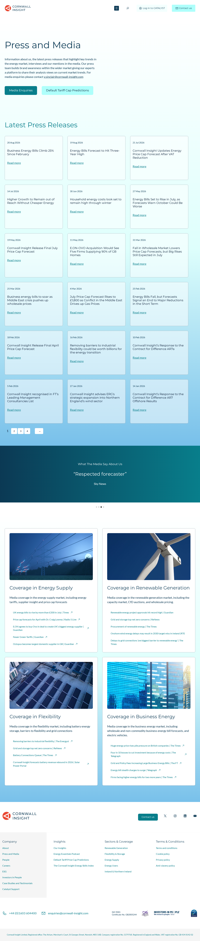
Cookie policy (163, 853)
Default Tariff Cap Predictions (67, 90)
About (5, 848)
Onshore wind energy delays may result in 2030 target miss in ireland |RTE (148, 633)
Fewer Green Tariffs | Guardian (28, 636)
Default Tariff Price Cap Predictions (71, 859)
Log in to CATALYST (154, 8)
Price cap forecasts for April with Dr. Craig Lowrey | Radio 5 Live (44, 619)
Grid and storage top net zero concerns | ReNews (135, 619)
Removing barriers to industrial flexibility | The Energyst (41, 741)
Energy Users (111, 865)
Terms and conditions (166, 848)
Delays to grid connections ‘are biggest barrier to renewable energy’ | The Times (147, 642)
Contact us (185, 8)
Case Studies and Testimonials (17, 883)
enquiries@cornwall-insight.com (68, 913)
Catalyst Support (10, 889)
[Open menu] (116, 8)
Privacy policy (163, 859)
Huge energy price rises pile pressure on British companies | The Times (146, 745)
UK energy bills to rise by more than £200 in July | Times (41, 612)
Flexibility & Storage (115, 853)
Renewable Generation (116, 848)
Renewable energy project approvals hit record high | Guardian (142, 612)
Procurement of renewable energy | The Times (134, 626)
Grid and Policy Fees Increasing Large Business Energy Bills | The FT (144, 763)
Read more (14, 163)
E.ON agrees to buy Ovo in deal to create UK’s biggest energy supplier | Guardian (48, 628)
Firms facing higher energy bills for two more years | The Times (142, 777)
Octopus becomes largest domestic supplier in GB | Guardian (43, 644)
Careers (6, 865)
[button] (96, 507)
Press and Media (10, 853)
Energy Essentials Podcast (67, 853)
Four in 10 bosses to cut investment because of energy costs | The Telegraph (143, 754)
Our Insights (60, 848)
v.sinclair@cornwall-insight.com (63, 76)
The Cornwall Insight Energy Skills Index (74, 865)
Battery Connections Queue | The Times (33, 755)
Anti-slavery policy (165, 865)
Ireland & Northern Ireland (118, 871)
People (5, 859)
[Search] (128, 8)
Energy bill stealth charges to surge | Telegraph (134, 770)
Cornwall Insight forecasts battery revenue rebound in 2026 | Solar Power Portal (46, 764)
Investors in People (12, 877)
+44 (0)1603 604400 (23, 913)
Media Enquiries (21, 90)
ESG (4, 871)
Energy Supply (112, 859)
